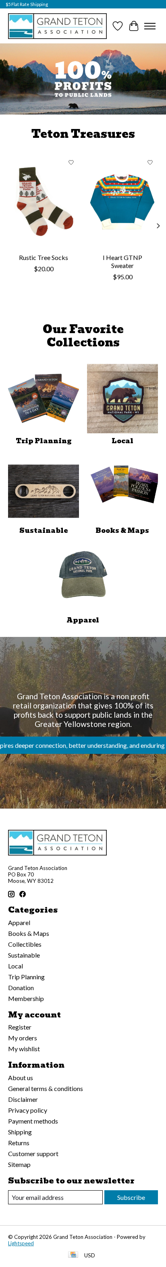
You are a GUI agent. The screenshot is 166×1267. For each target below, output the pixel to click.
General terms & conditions (45, 1088)
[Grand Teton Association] (57, 26)
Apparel (82, 620)
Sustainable (43, 531)
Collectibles (25, 944)
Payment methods (33, 1121)
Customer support (33, 1153)
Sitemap (19, 1164)
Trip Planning (44, 441)
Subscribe (131, 1197)
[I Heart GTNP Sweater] (122, 202)
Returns (18, 1142)
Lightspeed (21, 1243)
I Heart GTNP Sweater (122, 261)
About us (20, 1077)
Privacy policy (27, 1110)
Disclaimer (23, 1099)
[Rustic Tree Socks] (43, 202)
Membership (26, 998)
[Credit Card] (73, 1255)
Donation (21, 987)
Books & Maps (122, 531)
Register (19, 1027)
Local (122, 441)
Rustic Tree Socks (43, 257)
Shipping (20, 1132)
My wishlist (24, 1048)
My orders (22, 1038)
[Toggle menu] (150, 26)
